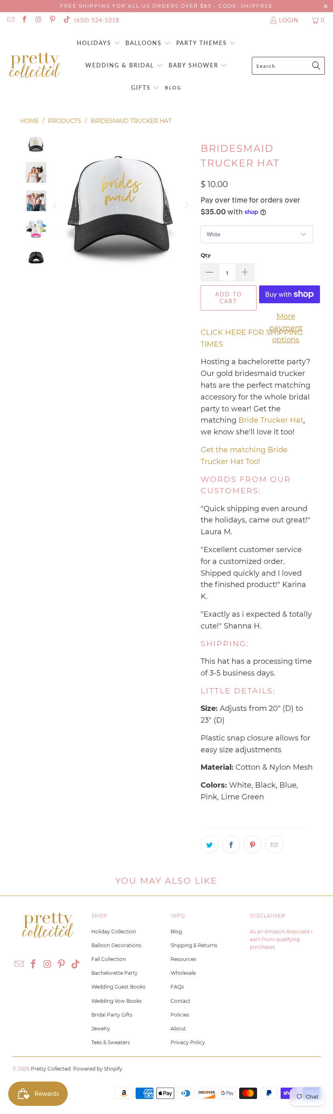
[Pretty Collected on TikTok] (66, 20)
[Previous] (55, 205)
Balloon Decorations (116, 945)
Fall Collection (108, 959)
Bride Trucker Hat (270, 420)
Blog (176, 931)
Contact (180, 1001)
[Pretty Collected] (34, 66)
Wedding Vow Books (116, 1001)
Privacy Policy (188, 1042)
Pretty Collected (51, 1069)
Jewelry (100, 1028)
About (178, 1028)
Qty (206, 255)
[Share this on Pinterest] (253, 844)
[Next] (186, 205)
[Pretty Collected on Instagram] (38, 20)
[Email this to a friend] (274, 844)
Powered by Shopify (97, 1069)
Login (288, 20)
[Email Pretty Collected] (10, 20)
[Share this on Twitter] (209, 844)
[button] (98, 43)
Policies (180, 1015)
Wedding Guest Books (118, 987)
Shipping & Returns (194, 945)
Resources (183, 959)
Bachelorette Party (114, 973)
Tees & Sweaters (110, 1042)
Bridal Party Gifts (111, 1015)
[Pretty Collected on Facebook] (24, 20)
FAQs (177, 987)
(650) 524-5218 (96, 20)
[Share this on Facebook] (231, 844)
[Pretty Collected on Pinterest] (52, 20)
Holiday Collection (113, 931)
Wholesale (183, 973)
